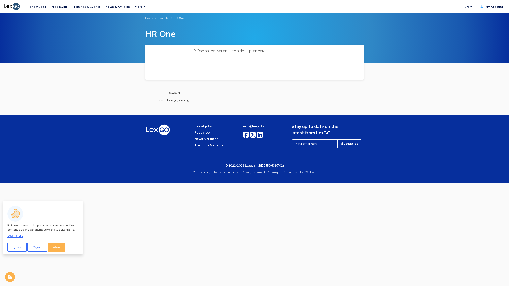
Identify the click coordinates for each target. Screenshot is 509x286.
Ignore (17, 247)
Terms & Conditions (226, 172)
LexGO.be (307, 172)
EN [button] (467, 7)
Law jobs (164, 18)
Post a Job (59, 7)
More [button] (139, 7)
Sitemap (273, 172)
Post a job (202, 132)
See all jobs (203, 126)
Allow (56, 247)
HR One (179, 18)
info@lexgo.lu (253, 126)
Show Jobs (38, 7)
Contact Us (289, 172)
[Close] (79, 204)
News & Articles (117, 7)
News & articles (206, 139)
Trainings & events (209, 145)
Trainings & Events (86, 7)
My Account (494, 7)
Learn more (15, 235)
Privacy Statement (253, 172)
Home (149, 18)
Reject (37, 247)
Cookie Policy (201, 172)
